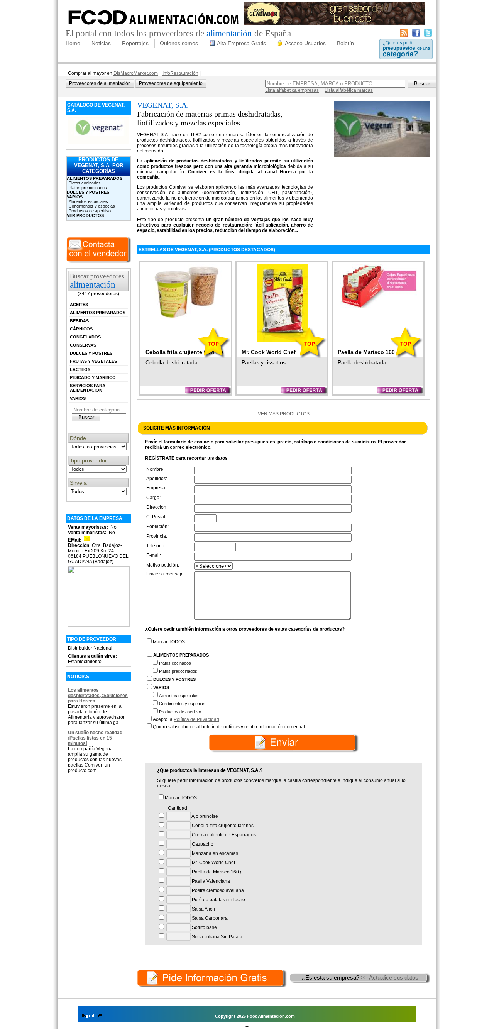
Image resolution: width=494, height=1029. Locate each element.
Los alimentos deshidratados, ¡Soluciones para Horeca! (98, 695)
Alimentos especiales (88, 201)
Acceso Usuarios (305, 43)
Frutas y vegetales (93, 361)
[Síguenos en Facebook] (416, 35)
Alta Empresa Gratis (241, 43)
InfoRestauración (180, 73)
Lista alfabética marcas (349, 90)
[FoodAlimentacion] (154, 27)
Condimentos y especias (92, 206)
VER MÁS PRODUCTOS (284, 413)
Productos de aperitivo (90, 210)
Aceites (79, 304)
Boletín (345, 43)
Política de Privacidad (196, 719)
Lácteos (80, 369)
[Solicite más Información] (212, 977)
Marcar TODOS (169, 642)
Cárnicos (81, 329)
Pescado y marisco (93, 377)
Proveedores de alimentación (100, 83)
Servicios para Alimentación (87, 388)
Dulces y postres (88, 192)
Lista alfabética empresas (292, 90)
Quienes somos (179, 43)
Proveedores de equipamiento (171, 83)
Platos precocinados (88, 187)
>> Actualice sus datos (389, 977)
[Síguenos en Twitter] (428, 35)
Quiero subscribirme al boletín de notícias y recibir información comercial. (229, 726)
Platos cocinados (85, 183)
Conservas (83, 345)
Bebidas (79, 320)
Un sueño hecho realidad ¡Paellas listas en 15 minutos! (95, 738)
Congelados (85, 337)
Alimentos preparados (94, 178)
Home (73, 43)
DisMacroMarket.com (135, 73)
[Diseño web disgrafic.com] (91, 1016)
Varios (75, 197)
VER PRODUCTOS (85, 215)
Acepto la (186, 719)
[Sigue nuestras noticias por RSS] (404, 35)
